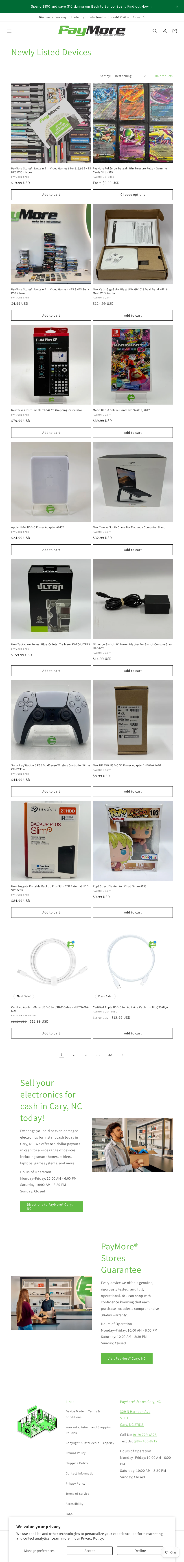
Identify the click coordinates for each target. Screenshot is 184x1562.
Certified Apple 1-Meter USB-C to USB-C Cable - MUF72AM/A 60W (50, 1009)
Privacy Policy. (92, 1538)
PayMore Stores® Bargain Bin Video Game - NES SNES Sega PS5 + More (50, 291)
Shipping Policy (77, 1463)
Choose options (132, 194)
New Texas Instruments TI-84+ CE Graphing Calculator (46, 410)
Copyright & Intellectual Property (90, 1443)
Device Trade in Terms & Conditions (83, 1414)
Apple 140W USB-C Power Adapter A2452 (37, 527)
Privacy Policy (75, 1483)
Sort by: (105, 76)
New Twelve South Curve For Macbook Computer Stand (129, 527)
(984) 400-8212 (145, 1441)
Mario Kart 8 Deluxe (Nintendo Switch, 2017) (122, 410)
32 (110, 1055)
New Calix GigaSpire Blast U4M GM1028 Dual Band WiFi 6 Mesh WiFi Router (130, 291)
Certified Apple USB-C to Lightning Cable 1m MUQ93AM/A (130, 1007)
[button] (9, 31)
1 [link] (62, 1054)
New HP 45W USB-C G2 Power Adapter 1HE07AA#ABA (127, 765)
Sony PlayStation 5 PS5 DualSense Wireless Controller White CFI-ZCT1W (50, 767)
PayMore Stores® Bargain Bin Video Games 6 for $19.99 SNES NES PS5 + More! (51, 170)
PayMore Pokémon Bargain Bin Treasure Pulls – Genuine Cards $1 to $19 (130, 170)
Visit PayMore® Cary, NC (127, 1358)
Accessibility (74, 1504)
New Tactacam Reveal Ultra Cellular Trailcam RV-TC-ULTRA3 (50, 644)
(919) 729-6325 (145, 1434)
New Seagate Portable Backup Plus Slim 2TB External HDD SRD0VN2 (49, 888)
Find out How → (140, 6)
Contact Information (81, 1473)
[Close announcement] (177, 6)
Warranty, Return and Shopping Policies (89, 1430)
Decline (140, 1550)
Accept (90, 1550)
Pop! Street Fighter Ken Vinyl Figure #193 (120, 886)
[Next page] (122, 1055)
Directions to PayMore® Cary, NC (50, 1207)
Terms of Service (77, 1494)
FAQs (69, 1514)
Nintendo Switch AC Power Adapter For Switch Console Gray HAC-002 (132, 646)
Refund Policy (76, 1453)
